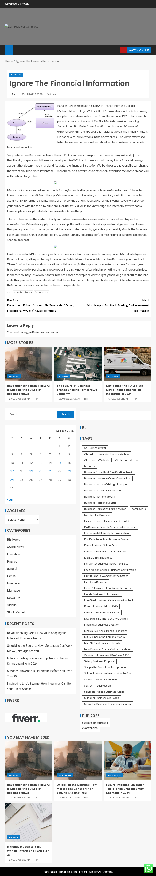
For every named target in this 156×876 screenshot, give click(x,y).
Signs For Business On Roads (101, 697)
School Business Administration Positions (109, 673)
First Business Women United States (106, 575)
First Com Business (95, 581)
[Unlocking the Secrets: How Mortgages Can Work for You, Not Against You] (78, 760)
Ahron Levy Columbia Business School (106, 453)
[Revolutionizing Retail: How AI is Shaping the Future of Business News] (28, 364)
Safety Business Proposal (99, 661)
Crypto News (15, 547)
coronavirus (139, 508)
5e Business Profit (95, 447)
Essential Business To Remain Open (105, 551)
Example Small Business (98, 557)
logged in (30, 332)
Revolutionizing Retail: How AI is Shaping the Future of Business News (28, 390)
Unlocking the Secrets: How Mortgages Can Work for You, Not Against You (77, 789)
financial (18, 292)
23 (69, 471)
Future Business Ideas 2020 (101, 606)
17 (12, 471)
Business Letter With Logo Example (105, 484)
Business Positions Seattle (100, 502)
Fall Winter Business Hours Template (106, 563)
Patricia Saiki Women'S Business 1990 (106, 655)
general (12, 569)
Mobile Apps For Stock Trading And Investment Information (118, 305)
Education (13, 554)
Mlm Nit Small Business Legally (102, 642)
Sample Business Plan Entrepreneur (105, 667)
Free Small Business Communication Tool (108, 600)
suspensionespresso (95, 722)
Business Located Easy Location (103, 490)
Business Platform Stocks (99, 496)
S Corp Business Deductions (101, 679)
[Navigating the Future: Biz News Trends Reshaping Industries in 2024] (127, 364)
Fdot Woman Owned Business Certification (110, 569)
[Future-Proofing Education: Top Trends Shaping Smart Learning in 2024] (127, 760)
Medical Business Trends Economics (105, 630)
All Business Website (97, 460)
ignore (28, 292)
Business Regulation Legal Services (105, 508)
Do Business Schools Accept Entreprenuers (110, 527)
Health (11, 576)
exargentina (90, 727)
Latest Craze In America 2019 (101, 612)
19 (31, 471)
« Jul (10, 499)
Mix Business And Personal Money (104, 636)
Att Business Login (126, 460)
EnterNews (86, 871)
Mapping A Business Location (101, 624)
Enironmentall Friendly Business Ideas (106, 533)
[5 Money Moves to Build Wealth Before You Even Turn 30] (28, 822)
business (89, 466)
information (41, 292)
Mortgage (13, 590)
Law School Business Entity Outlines (106, 618)
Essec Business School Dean (101, 545)
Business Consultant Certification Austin (108, 472)
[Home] (9, 50)
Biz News (16, 75)
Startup (12, 605)
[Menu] (17, 50)
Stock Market (16, 612)
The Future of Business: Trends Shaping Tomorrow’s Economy (77, 390)
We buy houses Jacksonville (115, 165)
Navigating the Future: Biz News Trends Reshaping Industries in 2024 (124, 390)
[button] (17, 50)
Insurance (13, 583)
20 (40, 471)
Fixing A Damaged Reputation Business (107, 588)
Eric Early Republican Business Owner (106, 539)
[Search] (117, 50)
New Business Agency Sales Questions (107, 649)
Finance (12, 561)
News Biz (13, 598)
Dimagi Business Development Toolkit (106, 521)
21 (50, 471)
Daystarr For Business (97, 514)
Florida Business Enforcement (102, 594)
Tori (14, 94)
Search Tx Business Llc (97, 685)
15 (59, 462)
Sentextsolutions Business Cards (104, 691)
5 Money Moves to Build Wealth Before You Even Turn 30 (28, 851)
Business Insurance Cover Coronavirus (107, 478)
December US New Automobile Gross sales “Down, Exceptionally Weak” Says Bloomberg (40, 305)
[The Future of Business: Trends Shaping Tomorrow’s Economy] (78, 364)
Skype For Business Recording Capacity (107, 703)
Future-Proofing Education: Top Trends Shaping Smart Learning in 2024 (125, 789)
